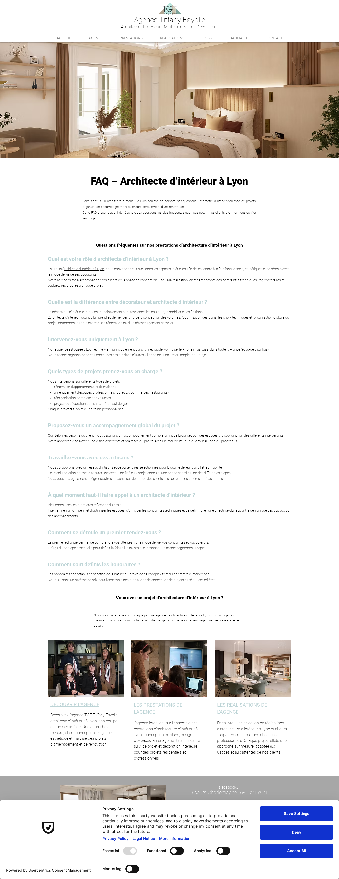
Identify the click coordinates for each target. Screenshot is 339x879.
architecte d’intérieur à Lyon (84, 269)
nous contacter (134, 620)
